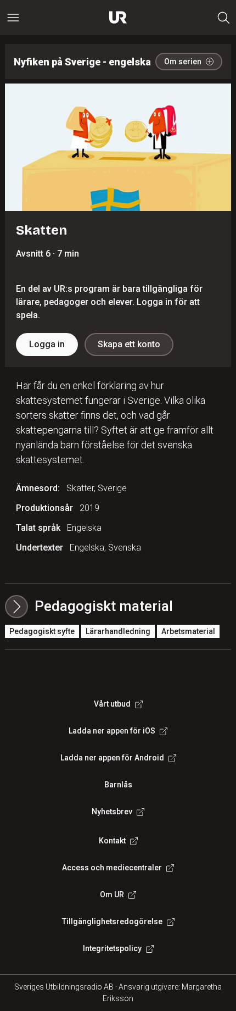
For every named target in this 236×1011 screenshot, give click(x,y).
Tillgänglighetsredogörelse (112, 921)
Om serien (182, 61)
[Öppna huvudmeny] (13, 17)
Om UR (112, 894)
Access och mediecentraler (112, 867)
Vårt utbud (112, 703)
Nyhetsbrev (112, 811)
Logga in (47, 344)
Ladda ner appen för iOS (112, 730)
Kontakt (112, 840)
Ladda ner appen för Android (112, 757)
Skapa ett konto (129, 344)
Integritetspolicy (112, 948)
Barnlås (118, 784)
